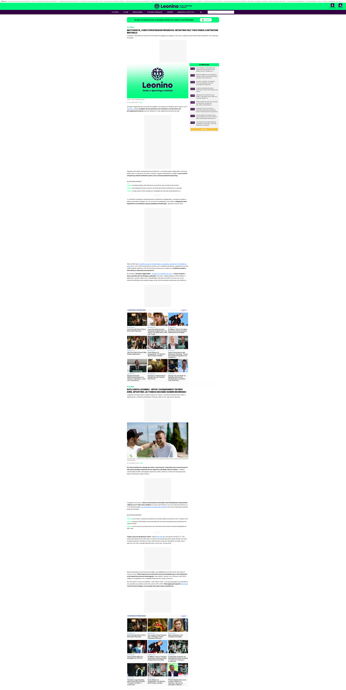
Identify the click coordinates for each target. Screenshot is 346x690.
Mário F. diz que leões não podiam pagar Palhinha (44, 1)
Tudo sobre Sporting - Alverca (313, 1)
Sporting (129, 109)
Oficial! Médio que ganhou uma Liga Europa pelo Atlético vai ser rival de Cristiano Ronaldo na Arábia (206, 117)
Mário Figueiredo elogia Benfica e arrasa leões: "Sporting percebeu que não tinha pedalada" (207, 76)
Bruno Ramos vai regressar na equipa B (257, 1)
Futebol (115, 12)
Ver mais (204, 129)
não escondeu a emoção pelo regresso (153, 507)
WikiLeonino (138, 12)
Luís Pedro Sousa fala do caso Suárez (212, 1)
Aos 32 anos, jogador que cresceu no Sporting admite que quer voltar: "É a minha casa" (160, 519)
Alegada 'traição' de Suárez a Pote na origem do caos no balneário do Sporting (205, 83)
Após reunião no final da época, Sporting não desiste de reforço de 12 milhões (157, 188)
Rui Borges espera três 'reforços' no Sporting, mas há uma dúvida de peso (155, 185)
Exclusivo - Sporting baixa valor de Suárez (333, 1)
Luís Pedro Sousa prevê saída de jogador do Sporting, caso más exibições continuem (206, 123)
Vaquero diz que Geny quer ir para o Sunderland (138, 1)
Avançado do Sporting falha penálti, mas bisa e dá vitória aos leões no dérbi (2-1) (206, 96)
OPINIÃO (170, 12)
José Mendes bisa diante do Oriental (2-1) (69, 1)
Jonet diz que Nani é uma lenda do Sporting (235, 1)
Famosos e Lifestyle (186, 12)
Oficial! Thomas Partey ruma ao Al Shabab (191, 1)
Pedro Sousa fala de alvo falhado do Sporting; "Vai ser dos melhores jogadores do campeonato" (207, 103)
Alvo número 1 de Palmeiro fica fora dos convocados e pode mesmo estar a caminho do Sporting (206, 69)
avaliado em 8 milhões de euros (162, 273)
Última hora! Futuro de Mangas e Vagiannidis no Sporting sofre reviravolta (156, 191)
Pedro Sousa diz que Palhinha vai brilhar (114, 1)
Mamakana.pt (175, 1)
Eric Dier (159, 537)
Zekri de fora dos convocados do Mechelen (19, 1)
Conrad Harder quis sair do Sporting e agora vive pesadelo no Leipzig (207, 90)
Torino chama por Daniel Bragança (296, 1)
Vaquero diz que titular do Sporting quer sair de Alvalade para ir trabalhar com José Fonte (207, 110)
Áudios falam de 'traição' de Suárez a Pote (91, 1)
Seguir (207, 20)
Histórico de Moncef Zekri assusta (277, 1)
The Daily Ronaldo (154, 12)
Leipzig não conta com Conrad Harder (161, 1)
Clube (125, 12)
